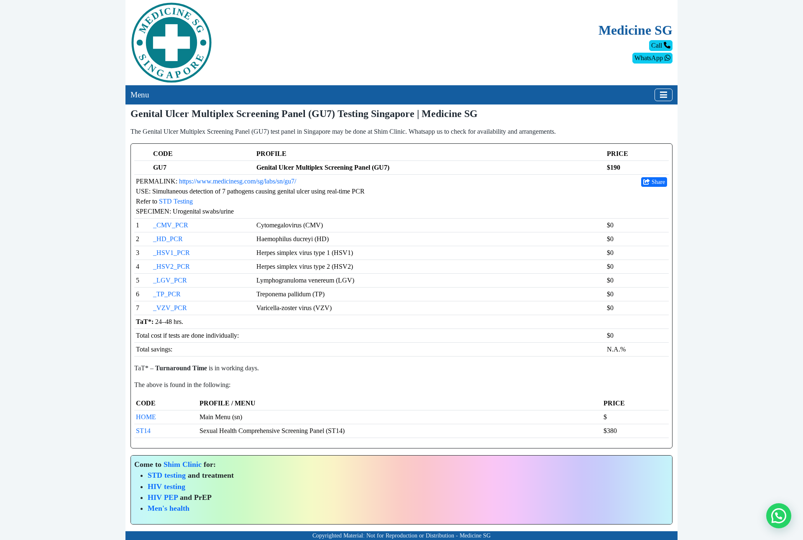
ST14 (143, 430)
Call (657, 45)
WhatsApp (649, 57)
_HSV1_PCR (171, 252)
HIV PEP (163, 497)
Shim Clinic (183, 464)
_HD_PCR (168, 238)
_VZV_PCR (170, 307)
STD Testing (176, 201)
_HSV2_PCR (171, 266)
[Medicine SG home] (171, 42)
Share (657, 182)
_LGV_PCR (170, 280)
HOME (146, 416)
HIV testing (166, 486)
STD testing (167, 475)
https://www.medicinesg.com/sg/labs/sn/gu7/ (237, 181)
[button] (778, 515)
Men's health (168, 508)
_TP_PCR (167, 294)
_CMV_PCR (170, 225)
